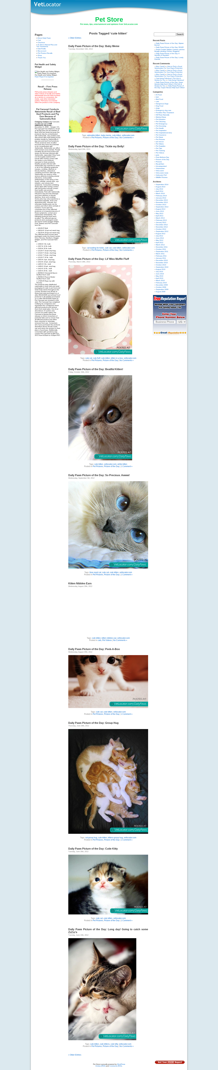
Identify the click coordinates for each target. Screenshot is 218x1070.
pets (157, 155)
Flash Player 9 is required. (44, 77)
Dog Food (159, 106)
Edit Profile (42, 49)
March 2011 (160, 254)
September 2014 (162, 184)
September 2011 (162, 251)
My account (42, 51)
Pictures (159, 162)
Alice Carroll (160, 66)
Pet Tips (159, 148)
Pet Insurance (161, 135)
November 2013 (162, 202)
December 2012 (162, 225)
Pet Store (109, 19)
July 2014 (159, 189)
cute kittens (105, 1044)
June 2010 (160, 274)
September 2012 (162, 231)
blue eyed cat (95, 572)
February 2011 (161, 256)
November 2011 (162, 247)
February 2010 (161, 283)
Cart (39, 40)
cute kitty (114, 1044)
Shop (40, 55)
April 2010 (159, 278)
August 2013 (160, 209)
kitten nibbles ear (109, 638)
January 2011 (161, 258)
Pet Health (160, 128)
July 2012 (159, 236)
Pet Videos (107, 640)
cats (99, 640)
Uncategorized (161, 166)
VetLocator (160, 171)
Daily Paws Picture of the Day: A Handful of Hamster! (166, 54)
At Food (159, 95)
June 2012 (160, 238)
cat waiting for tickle (95, 248)
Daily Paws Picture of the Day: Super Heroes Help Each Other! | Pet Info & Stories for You (168, 84)
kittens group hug (115, 837)
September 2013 (162, 207)
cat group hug (91, 837)
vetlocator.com (128, 135)
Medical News (161, 117)
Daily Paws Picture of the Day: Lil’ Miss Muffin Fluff (98, 259)
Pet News (159, 137)
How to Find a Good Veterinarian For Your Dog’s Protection (168, 67)
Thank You (42, 57)
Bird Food (159, 99)
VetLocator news (162, 173)
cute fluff (96, 358)
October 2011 (161, 249)
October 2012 (161, 229)
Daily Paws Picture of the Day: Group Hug (93, 723)
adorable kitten (93, 135)
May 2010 (159, 276)
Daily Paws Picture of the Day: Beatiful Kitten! (95, 369)
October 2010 (161, 265)
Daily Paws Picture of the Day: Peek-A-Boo (94, 649)
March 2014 (160, 193)
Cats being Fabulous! (176, 80)
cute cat (108, 248)
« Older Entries (74, 38)
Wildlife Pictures (161, 177)
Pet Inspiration (161, 130)
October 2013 (161, 204)
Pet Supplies (160, 146)
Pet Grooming (161, 126)
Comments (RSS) (115, 1066)
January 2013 (161, 222)
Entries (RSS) (100, 1066)
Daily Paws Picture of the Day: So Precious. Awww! (99, 475)
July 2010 (159, 271)
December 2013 (162, 200)
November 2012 (162, 227)
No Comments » (127, 137)
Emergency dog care (163, 110)
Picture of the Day (110, 137)
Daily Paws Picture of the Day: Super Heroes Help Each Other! (169, 86)
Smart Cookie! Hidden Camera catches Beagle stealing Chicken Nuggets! (169, 50)
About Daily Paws (44, 38)
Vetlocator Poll (161, 175)
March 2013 (160, 218)
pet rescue (160, 141)
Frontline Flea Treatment (165, 112)
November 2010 (162, 262)
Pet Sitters (160, 144)
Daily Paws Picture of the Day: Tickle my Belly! (96, 146)
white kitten (122, 464)
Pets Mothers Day (162, 157)
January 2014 (161, 198)
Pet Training (160, 150)
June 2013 (160, 211)
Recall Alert (160, 164)
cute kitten (116, 135)
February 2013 (161, 220)
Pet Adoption (160, 119)
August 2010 (160, 269)
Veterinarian (160, 168)
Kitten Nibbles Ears (80, 583)
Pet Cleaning (160, 121)
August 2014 (160, 187)
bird (157, 97)
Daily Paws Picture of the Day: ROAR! (170, 47)
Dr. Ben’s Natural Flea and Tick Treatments (46, 45)
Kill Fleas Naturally (162, 115)
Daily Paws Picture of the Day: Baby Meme (93, 46)
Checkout (41, 42)
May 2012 (159, 240)
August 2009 (160, 291)
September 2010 (162, 267)
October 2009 (161, 287)
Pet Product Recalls (45, 53)
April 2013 (159, 216)
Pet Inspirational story (164, 133)
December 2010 (162, 260)
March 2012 (160, 245)
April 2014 (159, 191)
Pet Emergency (161, 124)
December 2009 (162, 285)
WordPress (121, 1064)
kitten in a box (117, 358)
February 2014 (161, 196)
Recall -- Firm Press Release (47, 87)
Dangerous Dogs (162, 104)
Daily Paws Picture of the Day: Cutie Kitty (93, 848)
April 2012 (159, 242)
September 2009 (162, 289)
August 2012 (160, 233)
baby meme (106, 135)
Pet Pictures (96, 137)
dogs (158, 108)
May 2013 (159, 213)
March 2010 (160, 280)
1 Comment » (126, 466)
